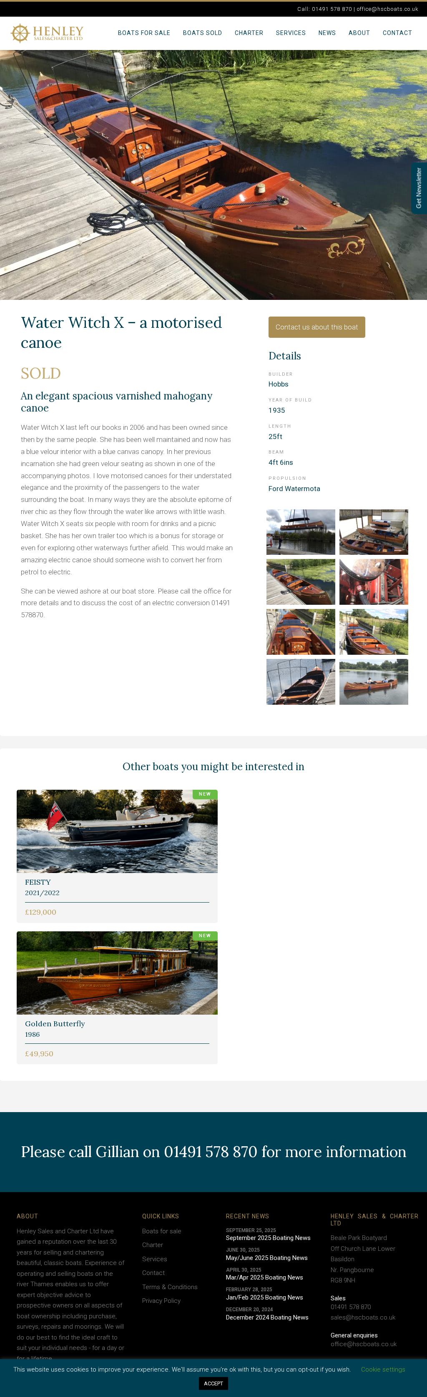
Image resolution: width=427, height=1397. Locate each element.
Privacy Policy (161, 1301)
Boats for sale (144, 33)
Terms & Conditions (170, 1287)
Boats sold (202, 33)
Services (291, 33)
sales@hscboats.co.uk (363, 1317)
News (327, 33)
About (359, 33)
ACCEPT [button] (213, 1383)
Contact (397, 33)
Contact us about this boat (317, 327)
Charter (249, 33)
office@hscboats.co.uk (364, 1344)
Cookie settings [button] (383, 1369)
